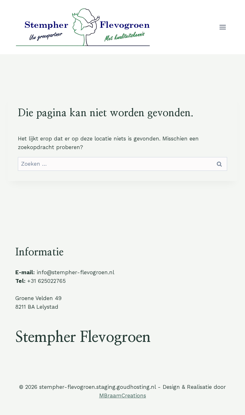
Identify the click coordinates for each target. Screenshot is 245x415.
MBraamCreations (122, 395)
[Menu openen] (222, 27)
